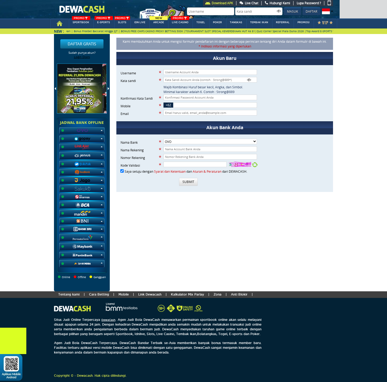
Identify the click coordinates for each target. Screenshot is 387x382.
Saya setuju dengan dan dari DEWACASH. (186, 171)
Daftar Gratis (82, 43)
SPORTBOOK (81, 21)
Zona (217, 294)
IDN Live (139, 22)
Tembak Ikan (259, 22)
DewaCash (108, 319)
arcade (158, 21)
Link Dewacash (149, 294)
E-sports (103, 21)
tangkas (236, 22)
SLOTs (120, 21)
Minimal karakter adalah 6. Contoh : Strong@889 (199, 92)
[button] (327, 11)
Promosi (303, 22)
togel (200, 22)
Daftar (311, 11)
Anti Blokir (239, 294)
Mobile (123, 294)
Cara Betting (99, 294)
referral (283, 22)
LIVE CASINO (180, 21)
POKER (217, 22)
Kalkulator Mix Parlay (187, 294)
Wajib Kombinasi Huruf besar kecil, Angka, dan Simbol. (203, 87)
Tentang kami (69, 294)
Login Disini (82, 57)
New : (59, 31)
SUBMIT (188, 182)
